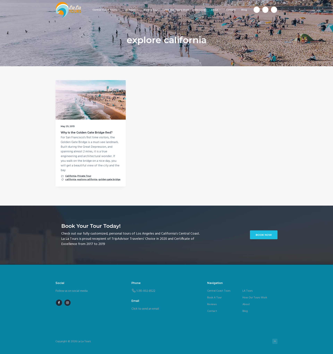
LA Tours (247, 291)
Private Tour (84, 176)
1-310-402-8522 (145, 291)
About (246, 304)
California (70, 176)
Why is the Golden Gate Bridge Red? (87, 132)
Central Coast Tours (218, 291)
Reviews (212, 304)
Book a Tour (214, 298)
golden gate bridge (109, 179)
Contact (212, 311)
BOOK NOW (264, 234)
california (70, 179)
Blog (245, 311)
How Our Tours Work (254, 298)
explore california (87, 179)
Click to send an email (145, 308)
